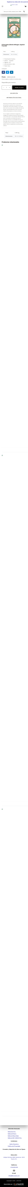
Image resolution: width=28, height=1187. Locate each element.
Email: (14, 1173)
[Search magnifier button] (24, 11)
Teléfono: (14, 1165)
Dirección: (14, 1155)
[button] (3, 72)
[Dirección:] (14, 1152)
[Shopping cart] (25, 6)
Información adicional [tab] (14, 97)
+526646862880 (14, 1167)
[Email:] (14, 1170)
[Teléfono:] (14, 1162)
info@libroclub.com (14, 1176)
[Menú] (2, 6)
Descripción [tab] (14, 93)
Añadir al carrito (19, 87)
